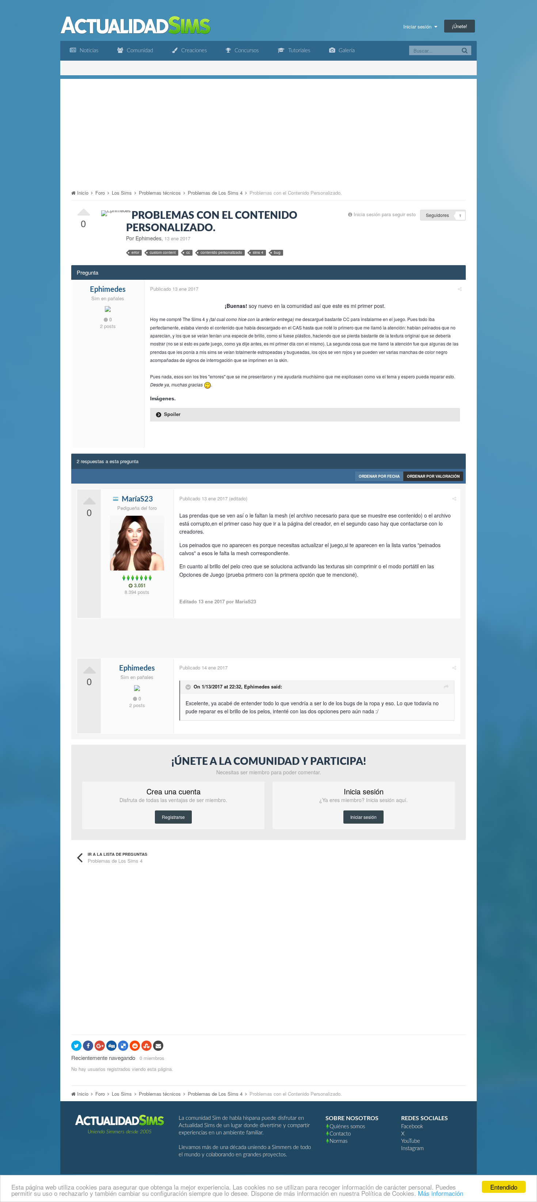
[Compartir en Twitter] (76, 1046)
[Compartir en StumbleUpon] (146, 1046)
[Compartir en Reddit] (135, 1046)
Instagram (412, 1148)
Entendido (503, 1186)
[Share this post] (460, 288)
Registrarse (173, 817)
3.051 (139, 585)
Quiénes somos (347, 1126)
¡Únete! (459, 26)
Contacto (340, 1134)
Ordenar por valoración (433, 476)
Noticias (88, 50)
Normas (338, 1141)
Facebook (412, 1126)
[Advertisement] (268, 130)
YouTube (410, 1141)
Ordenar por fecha (379, 476)
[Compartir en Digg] (111, 1046)
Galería (346, 50)
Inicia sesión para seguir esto (385, 214)
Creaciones (193, 50)
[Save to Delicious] (123, 1046)
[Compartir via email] (158, 1046)
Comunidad (139, 50)
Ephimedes (257, 686)
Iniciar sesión (418, 26)
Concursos (246, 50)
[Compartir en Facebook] (88, 1046)
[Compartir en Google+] (100, 1046)
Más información (440, 1193)
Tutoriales (298, 50)
